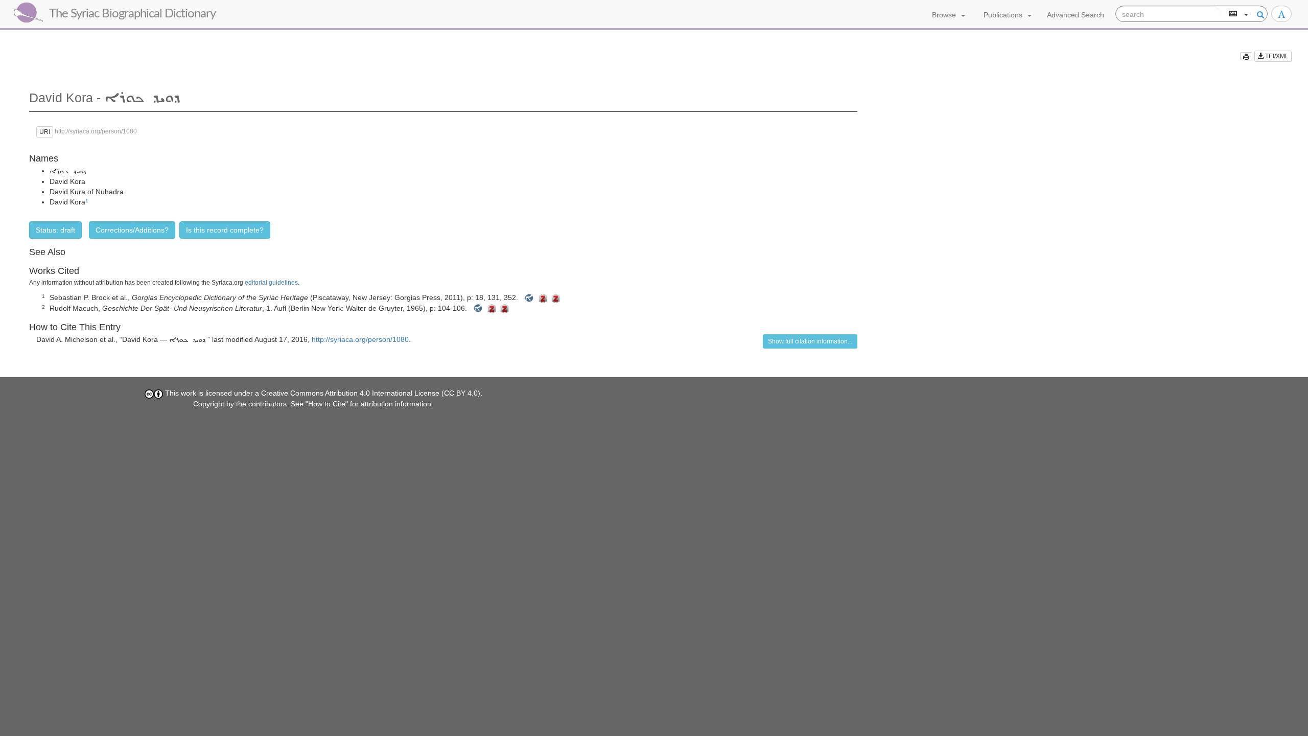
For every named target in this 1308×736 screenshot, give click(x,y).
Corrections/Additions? (132, 230)
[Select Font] (1281, 14)
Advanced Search (1075, 15)
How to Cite (326, 404)
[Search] (1259, 14)
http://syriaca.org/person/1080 (360, 339)
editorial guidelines (271, 282)
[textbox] (1168, 14)
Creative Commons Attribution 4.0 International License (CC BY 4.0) (370, 393)
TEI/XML (1276, 56)
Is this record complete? (225, 230)
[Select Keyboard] (1237, 14)
